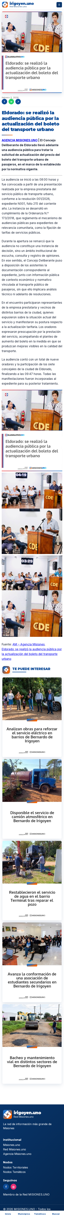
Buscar (56, 1214)
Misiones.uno (11, 1145)
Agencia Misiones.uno (17, 1154)
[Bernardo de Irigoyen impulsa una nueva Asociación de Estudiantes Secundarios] (32, 962)
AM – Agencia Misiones (28, 644)
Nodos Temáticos (14, 1172)
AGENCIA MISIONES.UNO (20, 140)
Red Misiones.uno (14, 1149)
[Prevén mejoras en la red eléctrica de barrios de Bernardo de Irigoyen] (32, 717)
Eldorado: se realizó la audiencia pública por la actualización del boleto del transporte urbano (32, 654)
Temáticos (40, 1214)
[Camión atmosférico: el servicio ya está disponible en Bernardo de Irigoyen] (32, 799)
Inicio (8, 1214)
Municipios (24, 1214)
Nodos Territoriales (15, 1167)
